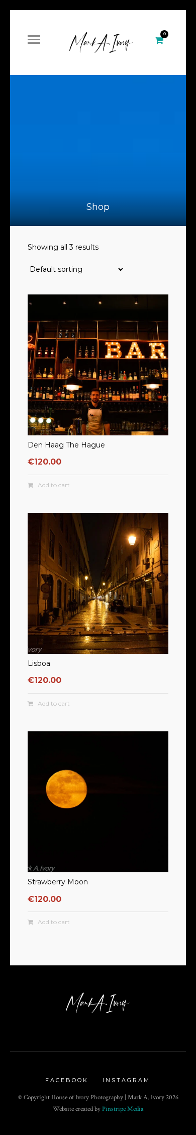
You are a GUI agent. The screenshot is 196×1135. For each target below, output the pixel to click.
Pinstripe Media (122, 1109)
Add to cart (54, 485)
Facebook (66, 1080)
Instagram (126, 1080)
